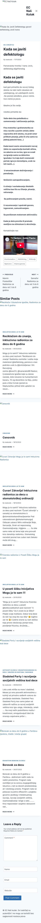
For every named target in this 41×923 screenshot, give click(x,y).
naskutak (9, 59)
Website (8, 890)
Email (6, 880)
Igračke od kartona (16, 672)
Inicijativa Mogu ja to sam (13, 332)
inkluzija (32, 259)
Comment (9, 838)
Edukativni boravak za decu (14, 760)
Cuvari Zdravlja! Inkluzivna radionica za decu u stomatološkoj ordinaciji (20, 494)
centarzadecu (9, 259)
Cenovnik (6, 433)
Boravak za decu (13, 764)
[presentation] (20, 314)
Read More (8, 394)
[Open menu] (36, 11)
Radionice (29, 672)
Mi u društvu (8, 45)
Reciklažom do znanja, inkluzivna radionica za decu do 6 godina (17, 340)
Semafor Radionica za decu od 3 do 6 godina (31, 281)
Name (7, 869)
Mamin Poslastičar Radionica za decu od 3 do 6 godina (9, 282)
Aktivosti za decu (10, 670)
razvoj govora (19, 264)
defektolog (22, 259)
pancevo (8, 264)
